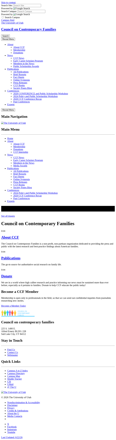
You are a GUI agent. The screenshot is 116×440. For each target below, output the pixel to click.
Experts (10, 104)
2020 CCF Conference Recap (27, 99)
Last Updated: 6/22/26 (12, 437)
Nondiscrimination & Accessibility (23, 402)
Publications (13, 69)
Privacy (10, 408)
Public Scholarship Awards (26, 66)
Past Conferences (21, 101)
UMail (10, 384)
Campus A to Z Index (17, 370)
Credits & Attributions (17, 410)
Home (10, 138)
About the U (13, 413)
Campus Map (13, 376)
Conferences (13, 91)
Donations (18, 52)
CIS (9, 381)
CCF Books (19, 85)
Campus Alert (7, 20)
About (10, 44)
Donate (6, 276)
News (10, 55)
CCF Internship (20, 152)
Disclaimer (12, 405)
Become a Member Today (13, 306)
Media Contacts (14, 416)
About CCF (19, 47)
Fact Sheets (18, 77)
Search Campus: (9, 11)
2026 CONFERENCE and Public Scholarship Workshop (40, 93)
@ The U (11, 387)
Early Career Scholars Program (28, 61)
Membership (19, 50)
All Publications (21, 71)
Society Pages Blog (22, 88)
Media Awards (20, 165)
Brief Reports (19, 74)
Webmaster (12, 355)
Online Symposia (21, 80)
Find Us (11, 349)
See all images (8, 216)
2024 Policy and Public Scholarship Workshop (35, 96)
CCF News (18, 58)
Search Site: (7, 5)
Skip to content (8, 2)
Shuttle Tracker (14, 379)
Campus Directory (16, 373)
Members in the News (23, 63)
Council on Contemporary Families (28, 29)
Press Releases (20, 82)
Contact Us (12, 352)
